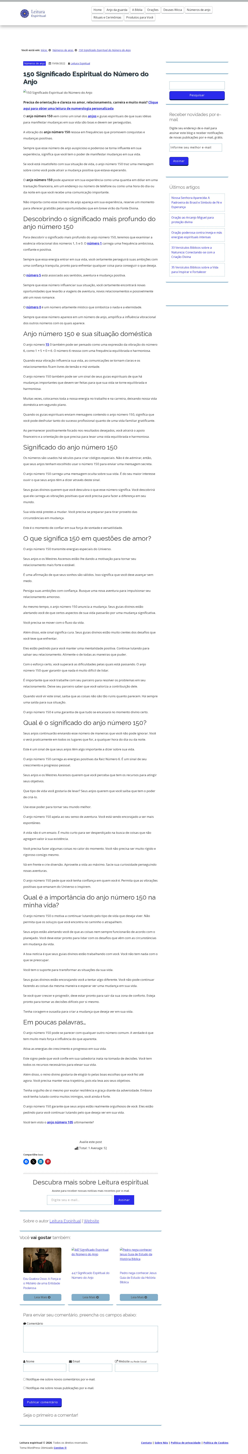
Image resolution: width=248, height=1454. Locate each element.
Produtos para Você (139, 17)
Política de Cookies (216, 1442)
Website (91, 1221)
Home (97, 10)
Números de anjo (198, 10)
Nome (29, 1361)
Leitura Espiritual (80, 63)
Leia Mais (41, 1297)
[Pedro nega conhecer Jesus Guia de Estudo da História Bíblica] (139, 1254)
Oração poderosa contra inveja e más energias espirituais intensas (196, 235)
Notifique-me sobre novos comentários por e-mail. (60, 1379)
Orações (152, 10)
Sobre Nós (161, 1442)
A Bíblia (137, 10)
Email (76, 1361)
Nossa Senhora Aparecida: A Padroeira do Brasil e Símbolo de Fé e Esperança (196, 202)
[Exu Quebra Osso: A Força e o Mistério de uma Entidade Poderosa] (42, 1260)
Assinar (124, 1200)
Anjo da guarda (117, 10)
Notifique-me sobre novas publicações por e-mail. (60, 1388)
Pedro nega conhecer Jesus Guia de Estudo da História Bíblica (138, 1277)
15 (47, 344)
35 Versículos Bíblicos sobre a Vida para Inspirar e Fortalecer (194, 269)
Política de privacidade (186, 1442)
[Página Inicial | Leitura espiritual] (33, 13)
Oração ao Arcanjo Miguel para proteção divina (192, 220)
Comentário (34, 1323)
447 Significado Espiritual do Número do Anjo (90, 1275)
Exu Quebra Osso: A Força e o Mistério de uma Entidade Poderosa (42, 1283)
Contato (146, 1442)
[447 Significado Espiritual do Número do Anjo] (91, 1252)
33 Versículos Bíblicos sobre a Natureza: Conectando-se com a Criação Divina (193, 252)
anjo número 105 (60, 1122)
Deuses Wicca (172, 10)
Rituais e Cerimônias (107, 17)
